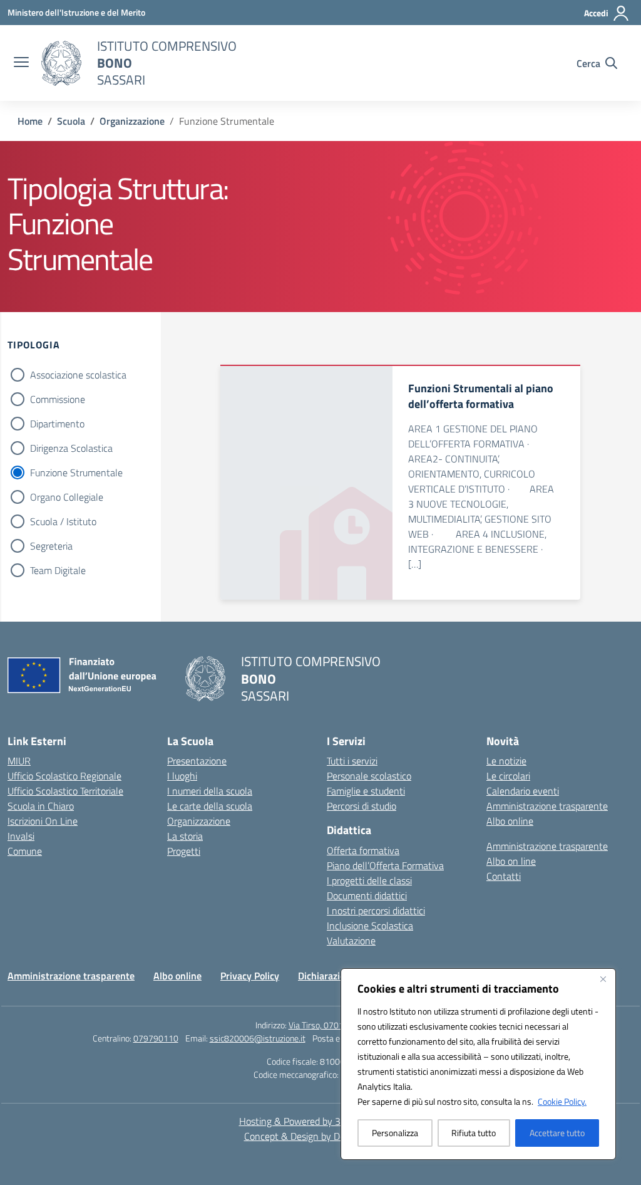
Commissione (57, 399)
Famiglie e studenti (366, 790)
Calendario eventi (522, 790)
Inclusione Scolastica (370, 925)
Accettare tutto (557, 1132)
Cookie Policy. (562, 1101)
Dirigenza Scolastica (71, 448)
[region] (478, 1064)
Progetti (183, 851)
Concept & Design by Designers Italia (320, 1136)
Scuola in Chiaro (41, 805)
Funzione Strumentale (76, 472)
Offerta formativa (363, 850)
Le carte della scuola (209, 805)
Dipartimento (57, 423)
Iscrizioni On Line (43, 820)
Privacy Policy (249, 975)
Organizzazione (198, 820)
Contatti (503, 876)
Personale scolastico (369, 775)
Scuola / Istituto (63, 521)
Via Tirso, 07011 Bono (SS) (337, 1024)
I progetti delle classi (369, 880)
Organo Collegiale (66, 496)
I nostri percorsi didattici (376, 910)
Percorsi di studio (361, 805)
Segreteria (51, 545)
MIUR (19, 760)
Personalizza (395, 1132)
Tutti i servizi (352, 760)
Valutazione (351, 940)
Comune (25, 851)
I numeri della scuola (209, 790)
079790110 (155, 1038)
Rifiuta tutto (473, 1132)
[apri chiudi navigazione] (21, 63)
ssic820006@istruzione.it (257, 1038)
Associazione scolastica (78, 374)
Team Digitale (58, 570)
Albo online (509, 820)
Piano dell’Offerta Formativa (385, 865)
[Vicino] (602, 978)
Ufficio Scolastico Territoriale (65, 790)
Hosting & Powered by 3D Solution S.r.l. (321, 1121)
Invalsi (21, 835)
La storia (185, 835)
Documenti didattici (367, 895)
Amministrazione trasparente (547, 805)
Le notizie (506, 760)
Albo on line (511, 861)
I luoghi (182, 775)
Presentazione (197, 760)
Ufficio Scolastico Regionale (64, 775)
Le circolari (508, 775)
